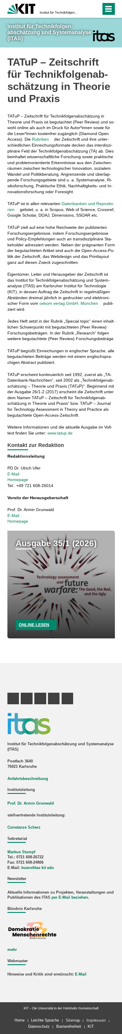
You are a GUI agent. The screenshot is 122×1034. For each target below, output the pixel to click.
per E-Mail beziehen (70, 897)
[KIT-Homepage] (21, 8)
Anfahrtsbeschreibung (27, 779)
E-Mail (13, 474)
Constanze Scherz (24, 827)
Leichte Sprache (45, 1020)
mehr (12, 950)
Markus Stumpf (21, 852)
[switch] (86, 9)
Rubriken (40, 139)
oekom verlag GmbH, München (68, 303)
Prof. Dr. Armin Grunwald (30, 803)
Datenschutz (39, 1026)
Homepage (17, 479)
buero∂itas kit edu (37, 868)
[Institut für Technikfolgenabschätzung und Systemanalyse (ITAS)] (104, 35)
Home (20, 1020)
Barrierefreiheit (68, 1026)
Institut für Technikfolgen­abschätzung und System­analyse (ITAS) (59, 12)
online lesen (34, 624)
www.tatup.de (60, 433)
